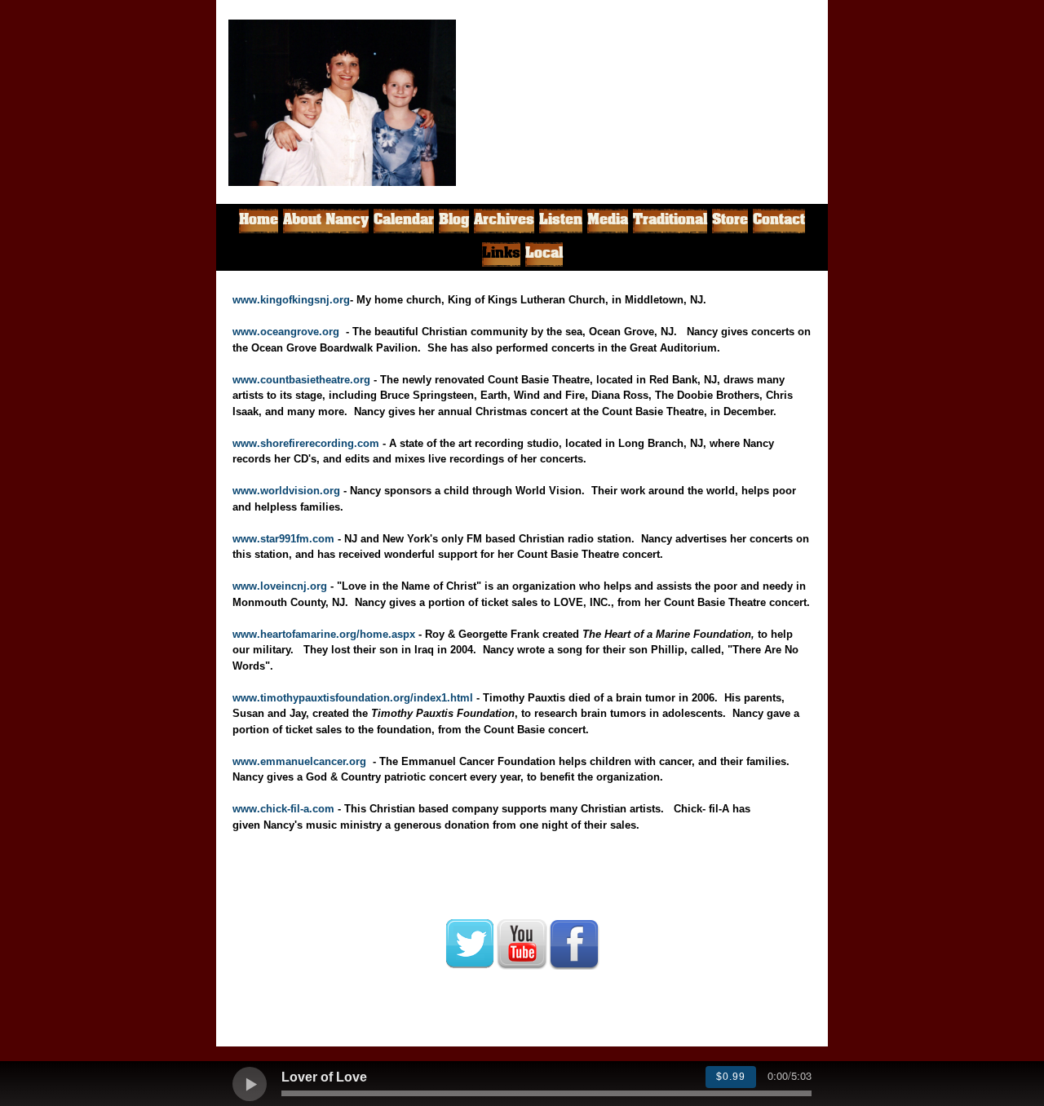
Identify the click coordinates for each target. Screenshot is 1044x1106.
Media (607, 220)
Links (501, 253)
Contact (779, 220)
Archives (504, 220)
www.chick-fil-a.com (283, 809)
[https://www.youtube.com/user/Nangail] (522, 944)
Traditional (670, 220)
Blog (454, 220)
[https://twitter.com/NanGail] (470, 944)
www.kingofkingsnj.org (291, 300)
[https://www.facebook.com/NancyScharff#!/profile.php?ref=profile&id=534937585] (574, 944)
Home (258, 220)
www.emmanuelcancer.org (299, 761)
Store (730, 220)
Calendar (404, 220)
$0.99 (730, 1076)
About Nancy (326, 220)
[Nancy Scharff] (621, 84)
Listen (560, 220)
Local (544, 253)
